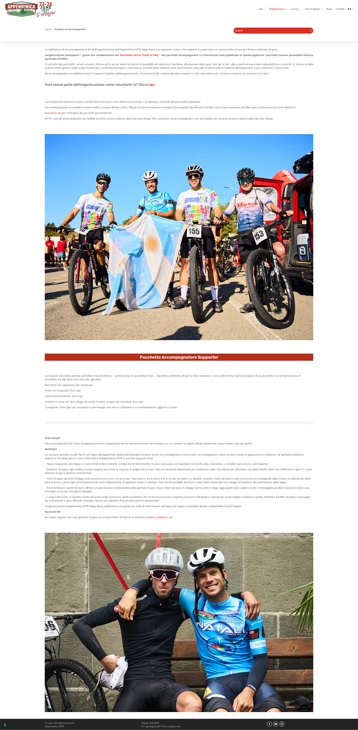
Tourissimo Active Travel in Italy (139, 55)
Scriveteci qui (53, 113)
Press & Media (312, 9)
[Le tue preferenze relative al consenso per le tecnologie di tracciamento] (5, 725)
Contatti (340, 9)
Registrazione (276, 9)
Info (261, 9)
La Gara (294, 9)
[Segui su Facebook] (269, 723)
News (329, 9)
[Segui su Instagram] (281, 723)
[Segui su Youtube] (275, 723)
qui (151, 85)
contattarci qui (163, 517)
